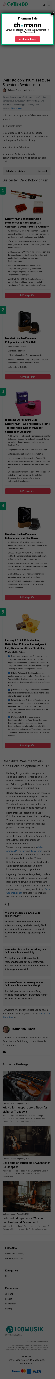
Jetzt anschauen (27, 39)
